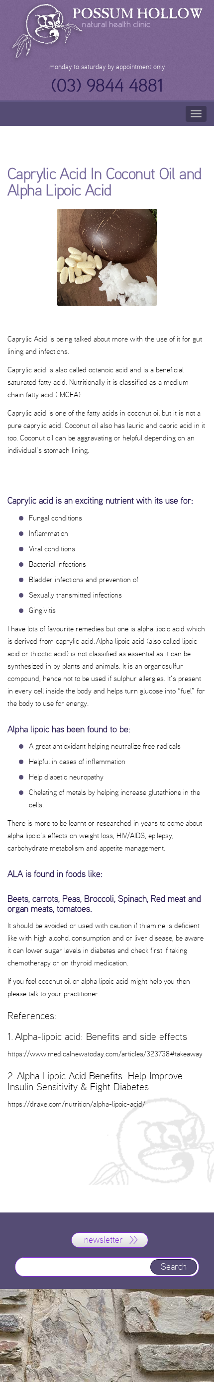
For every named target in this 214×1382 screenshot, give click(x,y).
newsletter (103, 1239)
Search (174, 1266)
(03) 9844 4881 (107, 85)
